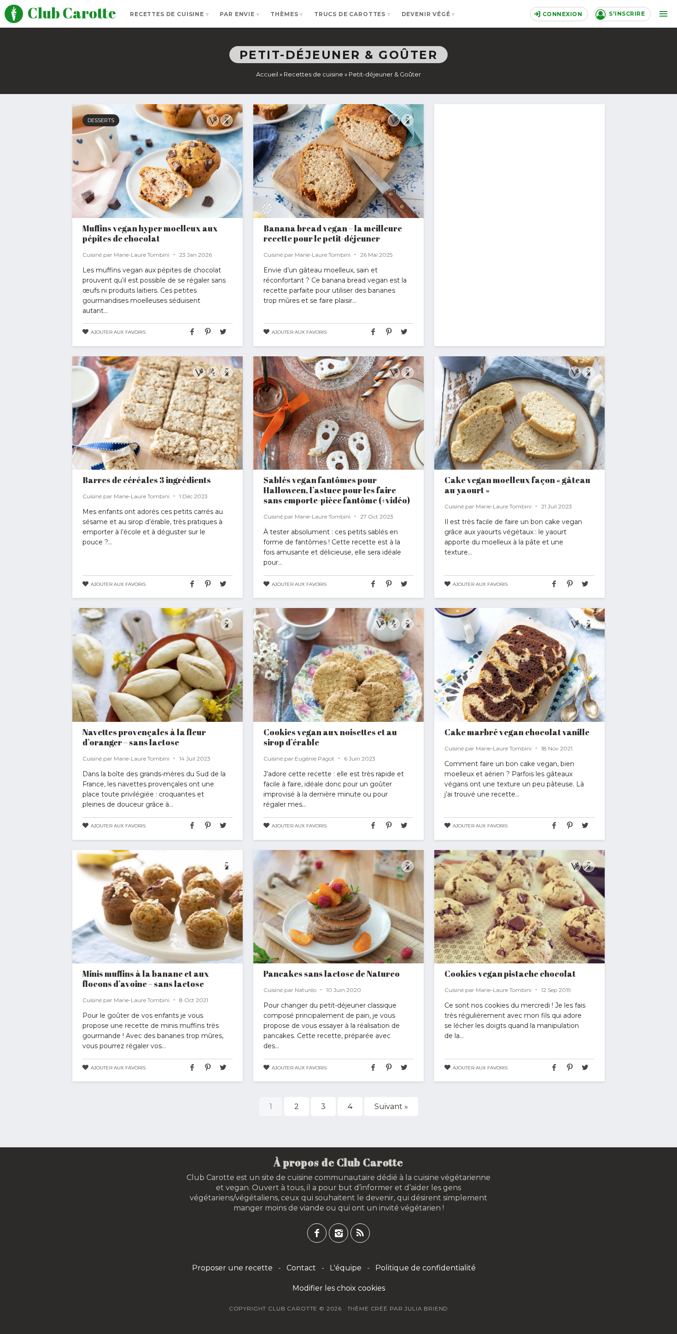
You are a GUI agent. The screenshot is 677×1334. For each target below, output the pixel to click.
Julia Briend (426, 1308)
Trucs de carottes (349, 14)
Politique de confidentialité (425, 1267)
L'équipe (346, 1267)
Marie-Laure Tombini (141, 254)
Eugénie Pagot (314, 758)
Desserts (101, 120)
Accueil (267, 74)
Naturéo (305, 989)
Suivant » (391, 1106)
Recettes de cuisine (167, 14)
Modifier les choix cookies (338, 1288)
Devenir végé (426, 14)
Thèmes (284, 14)
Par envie (237, 14)
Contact (301, 1267)
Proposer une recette (232, 1267)
